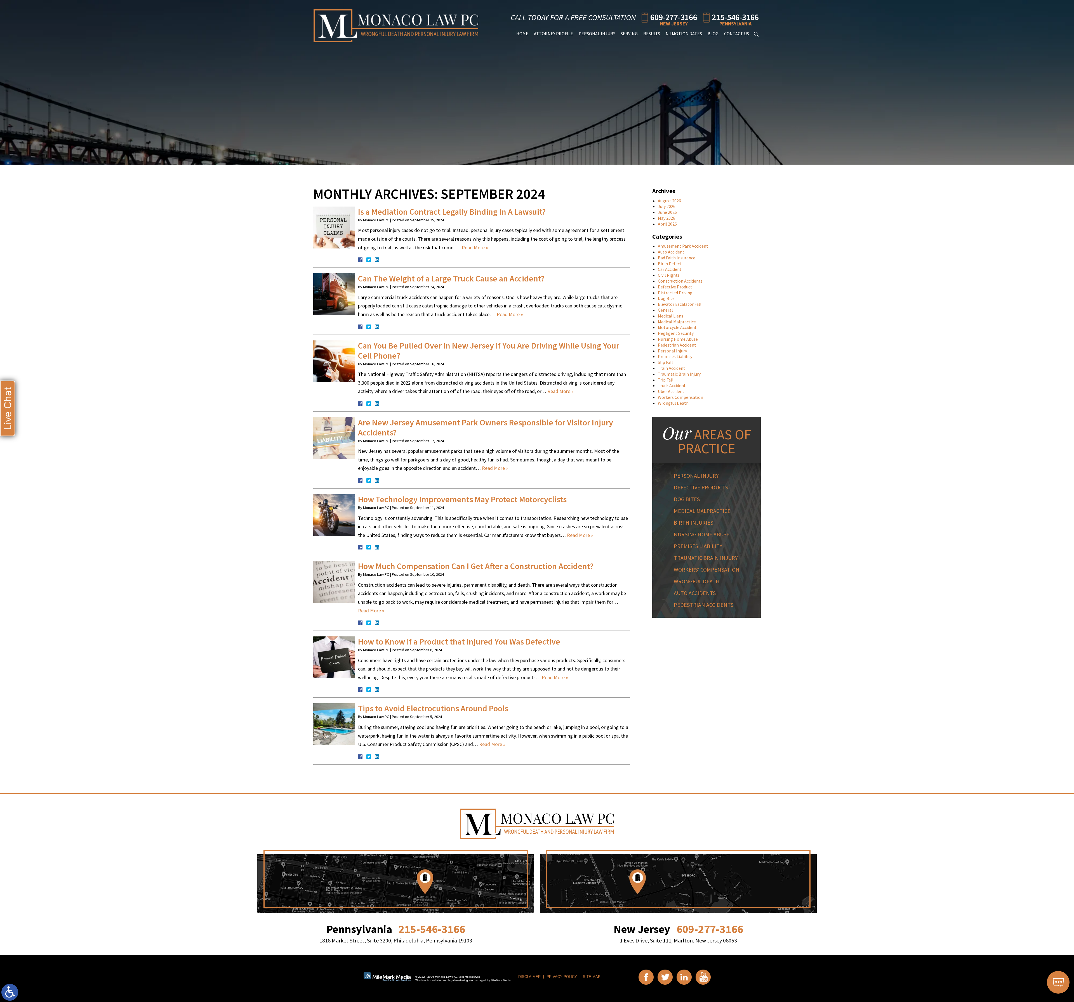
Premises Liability (675, 356)
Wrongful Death (673, 403)
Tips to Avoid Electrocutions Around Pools (433, 708)
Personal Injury (597, 33)
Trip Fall (665, 380)
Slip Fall (665, 362)
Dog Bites (687, 499)
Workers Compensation (680, 397)
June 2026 (667, 212)
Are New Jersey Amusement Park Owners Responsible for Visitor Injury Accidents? (485, 427)
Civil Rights (669, 275)
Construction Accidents (680, 281)
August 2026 (669, 200)
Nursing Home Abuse (678, 339)
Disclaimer (529, 977)
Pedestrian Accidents (703, 604)
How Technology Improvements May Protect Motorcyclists (462, 499)
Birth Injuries (693, 522)
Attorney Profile (553, 33)
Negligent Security (676, 333)
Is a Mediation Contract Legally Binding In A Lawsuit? (452, 211)
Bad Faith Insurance (676, 257)
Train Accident (671, 368)
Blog (713, 33)
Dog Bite (666, 298)
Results (651, 33)
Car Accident (670, 269)
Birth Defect (670, 263)
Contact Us (736, 33)
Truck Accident (672, 385)
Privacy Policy (562, 977)
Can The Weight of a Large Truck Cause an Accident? (451, 278)
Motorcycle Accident (677, 327)
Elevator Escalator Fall (679, 304)
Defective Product (675, 287)
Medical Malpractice (677, 321)
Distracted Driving (675, 292)
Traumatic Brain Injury (679, 374)
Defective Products (701, 487)
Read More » (475, 247)
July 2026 (666, 206)
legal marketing (458, 980)
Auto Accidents (695, 592)
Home (522, 33)
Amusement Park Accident (683, 246)
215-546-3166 (735, 16)
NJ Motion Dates (684, 33)
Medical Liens (670, 316)
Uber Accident (671, 391)
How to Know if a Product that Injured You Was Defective (459, 641)
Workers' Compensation (706, 569)
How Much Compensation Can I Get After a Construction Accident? (475, 566)
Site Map (591, 977)
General (665, 310)
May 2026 (666, 218)
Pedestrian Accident (677, 345)
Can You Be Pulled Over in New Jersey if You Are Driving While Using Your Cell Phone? (488, 350)
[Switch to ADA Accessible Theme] (9, 992)
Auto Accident (671, 252)
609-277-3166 (673, 16)
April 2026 (667, 224)
